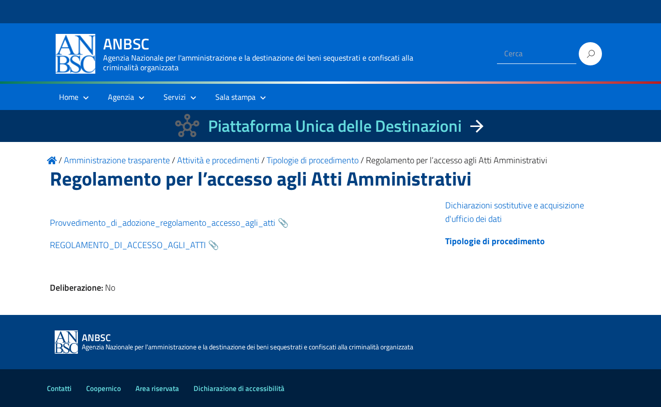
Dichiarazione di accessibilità (239, 388)
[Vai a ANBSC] (52, 160)
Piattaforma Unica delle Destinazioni (335, 125)
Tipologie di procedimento (495, 241)
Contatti (59, 388)
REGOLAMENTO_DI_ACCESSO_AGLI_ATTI (128, 244)
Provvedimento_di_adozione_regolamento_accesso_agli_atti (162, 222)
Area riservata (157, 388)
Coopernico (103, 388)
